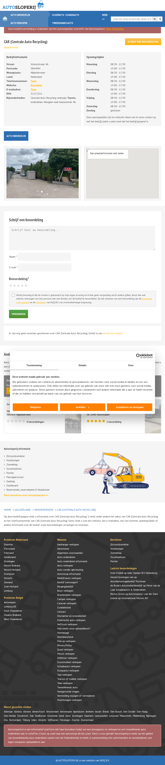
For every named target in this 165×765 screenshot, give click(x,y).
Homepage (63, 632)
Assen (98, 711)
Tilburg (26, 720)
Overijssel (9, 573)
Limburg (8, 590)
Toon (33, 81)
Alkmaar (8, 711)
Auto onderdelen (20, 14)
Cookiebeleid (64, 607)
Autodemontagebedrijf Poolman (128, 581)
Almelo (18, 711)
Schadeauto (72, 14)
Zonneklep (12, 464)
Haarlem (88, 715)
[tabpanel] (42, 173)
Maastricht (125, 715)
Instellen (80, 407)
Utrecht (8, 578)
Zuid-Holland (11, 586)
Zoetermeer (87, 720)
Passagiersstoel (15, 477)
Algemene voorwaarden (70, 552)
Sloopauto (58, 14)
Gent (68, 715)
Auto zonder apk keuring (70, 569)
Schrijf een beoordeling (143, 41)
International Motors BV (134, 598)
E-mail (13, 267)
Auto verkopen (19, 23)
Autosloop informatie (69, 573)
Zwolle (75, 720)
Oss (6, 720)
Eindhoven (40, 715)
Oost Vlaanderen (13, 610)
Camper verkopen (66, 599)
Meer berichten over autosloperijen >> (26, 495)
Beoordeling (19, 279)
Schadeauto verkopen (68, 666)
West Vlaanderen (13, 619)
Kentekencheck (65, 636)
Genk (61, 715)
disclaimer (41, 302)
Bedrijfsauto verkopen (69, 578)
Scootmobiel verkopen (69, 662)
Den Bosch (116, 711)
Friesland (9, 552)
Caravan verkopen (66, 603)
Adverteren (63, 548)
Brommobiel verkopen (69, 594)
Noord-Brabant (12, 565)
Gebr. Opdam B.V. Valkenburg (142, 572)
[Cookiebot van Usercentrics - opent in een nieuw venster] (138, 356)
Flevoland (9, 548)
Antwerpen (10, 602)
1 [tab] (42, 192)
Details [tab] (83, 365)
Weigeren (35, 407)
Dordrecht (22, 715)
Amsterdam (52, 711)
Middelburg (139, 715)
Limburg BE (10, 606)
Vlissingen (65, 720)
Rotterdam (15, 720)
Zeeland (8, 582)
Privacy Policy (64, 645)
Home (7, 509)
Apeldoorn (78, 711)
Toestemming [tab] (34, 365)
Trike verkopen (65, 683)
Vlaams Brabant (12, 614)
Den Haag (142, 711)
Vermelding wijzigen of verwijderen (76, 695)
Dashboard (12, 485)
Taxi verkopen (64, 674)
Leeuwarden (101, 715)
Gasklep (10, 481)
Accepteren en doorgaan (130, 407)
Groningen (9, 561)
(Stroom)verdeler (15, 456)
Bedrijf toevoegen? (67, 582)
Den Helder (10, 715)
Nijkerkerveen (11, 47)
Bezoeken (36, 85)
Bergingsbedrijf (65, 586)
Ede (32, 715)
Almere (27, 711)
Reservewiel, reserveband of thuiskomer (28, 489)
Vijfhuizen (53, 720)
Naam (13, 256)
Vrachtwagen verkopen (69, 699)
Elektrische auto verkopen (71, 620)
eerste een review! (113, 333)
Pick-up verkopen (66, 641)
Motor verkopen (66, 653)
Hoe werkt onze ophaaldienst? (73, 628)
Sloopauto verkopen (68, 670)
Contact (61, 611)
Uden (34, 720)
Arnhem (90, 711)
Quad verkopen (65, 649)
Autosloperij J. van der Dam (143, 593)
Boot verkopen (65, 590)
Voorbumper (12, 460)
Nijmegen (151, 715)
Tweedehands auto (62, 23)
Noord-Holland (12, 569)
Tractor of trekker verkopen (72, 678)
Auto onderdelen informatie (72, 561)
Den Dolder (129, 711)
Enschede (52, 715)
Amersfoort (38, 711)
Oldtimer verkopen (67, 657)
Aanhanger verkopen (68, 544)
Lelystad (113, 715)
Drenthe (8, 544)
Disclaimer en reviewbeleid (71, 615)
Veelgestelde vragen (68, 691)
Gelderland (23, 509)
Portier (10, 472)
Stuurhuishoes (14, 468)
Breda (106, 711)
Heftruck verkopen (67, 624)
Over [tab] (131, 365)
